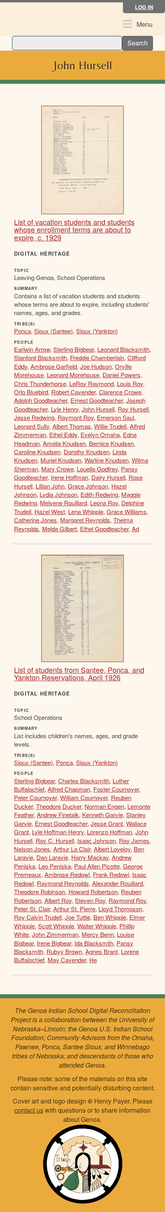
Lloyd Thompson (120, 909)
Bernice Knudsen (111, 443)
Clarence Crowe (120, 392)
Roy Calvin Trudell (38, 917)
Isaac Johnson (96, 840)
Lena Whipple (85, 511)
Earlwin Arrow (32, 349)
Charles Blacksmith (83, 780)
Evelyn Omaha (100, 434)
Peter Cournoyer (35, 797)
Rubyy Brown (64, 951)
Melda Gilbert (59, 528)
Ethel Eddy (63, 434)
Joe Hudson (96, 366)
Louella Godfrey (97, 469)
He (93, 960)
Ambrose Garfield (53, 366)
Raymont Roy (76, 417)
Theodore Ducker (58, 806)
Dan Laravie (52, 857)
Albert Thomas (71, 426)
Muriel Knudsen (60, 460)
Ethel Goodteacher (104, 528)
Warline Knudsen (107, 460)
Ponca (22, 331)
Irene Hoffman (69, 477)
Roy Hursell (133, 409)
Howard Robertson (93, 891)
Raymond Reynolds (63, 883)
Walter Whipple (96, 926)
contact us (28, 1110)
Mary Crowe (57, 469)
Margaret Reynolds (85, 520)
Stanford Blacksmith (40, 357)
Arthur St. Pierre (74, 909)
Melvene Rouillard (63, 503)
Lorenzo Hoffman (109, 832)
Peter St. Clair (32, 909)
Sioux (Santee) (53, 331)
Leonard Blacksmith (123, 349)
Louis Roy (130, 383)
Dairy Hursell (108, 477)
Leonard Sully (31, 426)
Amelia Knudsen (64, 443)
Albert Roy (58, 900)
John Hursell (98, 409)
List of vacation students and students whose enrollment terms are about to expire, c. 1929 (74, 230)
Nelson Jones (32, 849)
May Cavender (67, 960)
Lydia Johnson (58, 494)
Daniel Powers (122, 374)
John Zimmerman (55, 934)
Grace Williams (127, 511)
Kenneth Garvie (102, 814)
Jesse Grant (107, 823)
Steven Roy (90, 900)
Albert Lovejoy (112, 849)
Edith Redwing (99, 494)
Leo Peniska (54, 866)
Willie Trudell (110, 426)
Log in (144, 7)
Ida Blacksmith (93, 943)
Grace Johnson (88, 486)
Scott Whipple (56, 926)
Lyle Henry (64, 409)
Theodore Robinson (39, 891)
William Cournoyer (84, 797)
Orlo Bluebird (31, 392)
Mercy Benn (98, 934)
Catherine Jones (35, 520)
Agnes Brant (101, 951)
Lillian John (50, 486)
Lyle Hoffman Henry (58, 832)
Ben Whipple (109, 917)
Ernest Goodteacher (96, 400)
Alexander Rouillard (117, 883)
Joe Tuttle (77, 917)
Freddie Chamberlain (97, 357)
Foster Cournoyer (116, 789)
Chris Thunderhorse (40, 383)
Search (137, 42)
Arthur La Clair (72, 849)
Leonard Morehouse (73, 374)
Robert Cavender (73, 392)
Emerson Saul (115, 417)
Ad (135, 528)
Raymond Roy (127, 900)
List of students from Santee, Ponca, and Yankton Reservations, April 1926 (79, 673)
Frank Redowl (111, 874)
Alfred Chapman (69, 789)
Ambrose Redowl (67, 874)
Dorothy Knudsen (86, 451)
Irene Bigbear (54, 943)
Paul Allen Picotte (97, 866)
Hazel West (49, 511)
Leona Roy (104, 503)
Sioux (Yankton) (97, 331)
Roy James (134, 840)
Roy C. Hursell (55, 840)
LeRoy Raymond (91, 383)
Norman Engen (104, 806)
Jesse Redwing (34, 417)
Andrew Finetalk (58, 814)
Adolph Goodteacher (40, 400)
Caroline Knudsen (37, 451)
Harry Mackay (90, 857)
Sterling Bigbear (73, 349)
